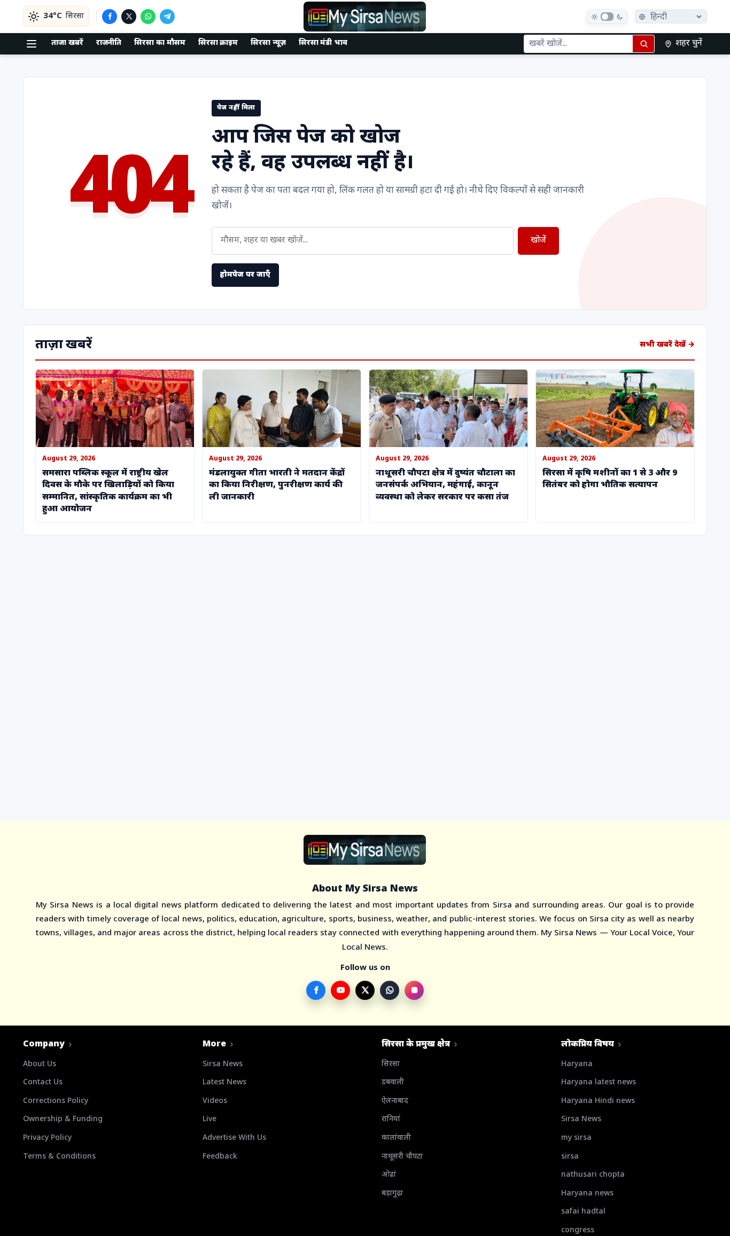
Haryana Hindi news (598, 1101)
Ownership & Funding (63, 1119)
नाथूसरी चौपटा (402, 1157)
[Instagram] (414, 990)
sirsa (570, 1157)
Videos (215, 1101)
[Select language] (671, 17)
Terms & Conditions (59, 1157)
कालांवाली (396, 1138)
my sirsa (576, 1138)
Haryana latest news (598, 1082)
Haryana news (587, 1193)
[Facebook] (109, 16)
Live (209, 1119)
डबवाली (393, 1082)
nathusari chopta (593, 1175)
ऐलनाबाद (395, 1101)
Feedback (220, 1157)
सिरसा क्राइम (218, 43)
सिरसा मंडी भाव (323, 43)
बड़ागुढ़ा (392, 1193)
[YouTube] (340, 990)
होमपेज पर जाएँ (245, 275)
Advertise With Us (234, 1138)
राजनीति (109, 43)
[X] (128, 16)
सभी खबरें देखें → (667, 345)
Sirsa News (223, 1064)
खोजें (538, 240)
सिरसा (391, 1064)
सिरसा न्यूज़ (268, 43)
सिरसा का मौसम (159, 43)
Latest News (224, 1082)
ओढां (389, 1175)
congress (577, 1230)
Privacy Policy (47, 1138)
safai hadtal (583, 1212)
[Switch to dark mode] (607, 17)
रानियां (391, 1119)
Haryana (577, 1064)
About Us (39, 1064)
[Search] (643, 43)
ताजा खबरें (67, 43)
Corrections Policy (55, 1101)
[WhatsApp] (148, 16)
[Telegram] (167, 16)
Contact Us (43, 1082)
